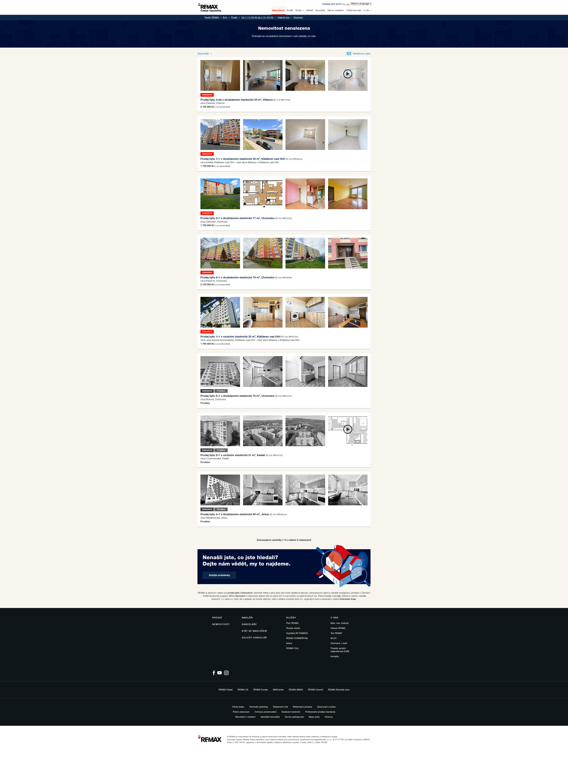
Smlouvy (329, 717)
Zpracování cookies (326, 707)
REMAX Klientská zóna (339, 690)
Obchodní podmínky (258, 707)
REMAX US (243, 690)
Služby (298, 10)
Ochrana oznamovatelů (266, 712)
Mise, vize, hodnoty (340, 623)
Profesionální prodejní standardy (320, 712)
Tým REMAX (336, 633)
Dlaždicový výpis (362, 54)
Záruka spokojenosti (294, 717)
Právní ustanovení (241, 712)
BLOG (334, 638)
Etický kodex (238, 707)
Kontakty (335, 657)
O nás (366, 10)
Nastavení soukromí (291, 712)
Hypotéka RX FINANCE (297, 633)
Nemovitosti (278, 10)
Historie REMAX (338, 628)
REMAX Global (226, 690)
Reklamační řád (280, 707)
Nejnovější (203, 54)
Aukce (289, 643)
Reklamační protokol (302, 707)
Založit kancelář (353, 10)
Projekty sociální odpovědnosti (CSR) (340, 650)
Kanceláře (320, 10)
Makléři (309, 10)
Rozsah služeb (293, 628)
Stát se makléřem (335, 10)
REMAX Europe (260, 690)
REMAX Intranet (315, 690)
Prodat (290, 10)
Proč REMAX (292, 623)
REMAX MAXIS (296, 690)
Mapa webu (314, 717)
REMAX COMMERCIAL (297, 638)
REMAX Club (292, 648)
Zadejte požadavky (219, 575)
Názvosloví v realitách (245, 717)
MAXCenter (278, 690)
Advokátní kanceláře (270, 717)
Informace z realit (339, 643)
